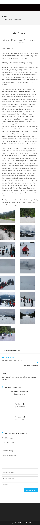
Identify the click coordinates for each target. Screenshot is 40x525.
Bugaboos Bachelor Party (20, 391)
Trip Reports (31, 40)
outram (17, 350)
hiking (7, 350)
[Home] (2, 20)
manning (12, 350)
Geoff (7, 40)
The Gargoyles (20, 404)
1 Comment (21, 43)
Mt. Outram (17, 20)
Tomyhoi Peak (20, 417)
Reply (18, 438)
